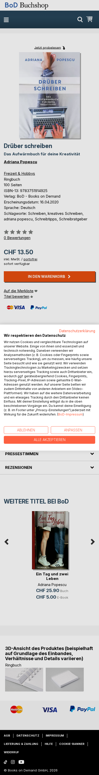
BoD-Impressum (70, 414)
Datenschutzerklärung (77, 331)
